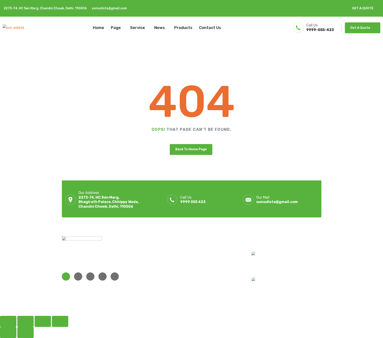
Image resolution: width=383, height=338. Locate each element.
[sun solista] (13, 27)
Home (98, 27)
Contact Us (210, 27)
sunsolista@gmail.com (109, 8)
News (159, 27)
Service (137, 27)
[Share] (43, 321)
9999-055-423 (320, 30)
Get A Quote (362, 8)
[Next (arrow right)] (25, 332)
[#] (66, 276)
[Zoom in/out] (8, 321)
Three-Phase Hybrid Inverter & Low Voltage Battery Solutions (292, 264)
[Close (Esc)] (60, 321)
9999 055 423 (192, 202)
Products (183, 27)
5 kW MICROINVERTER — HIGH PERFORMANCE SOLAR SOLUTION (297, 290)
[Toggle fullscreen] (25, 321)
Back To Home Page (191, 149)
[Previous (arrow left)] (8, 332)
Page (116, 27)
